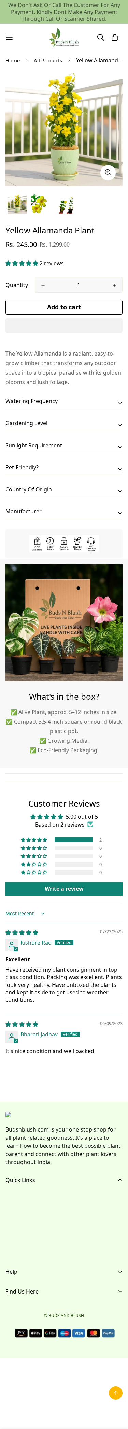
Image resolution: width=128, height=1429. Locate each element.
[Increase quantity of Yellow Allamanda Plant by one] (114, 285)
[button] (22, 263)
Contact (15, 1241)
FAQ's (12, 1220)
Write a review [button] (64, 888)
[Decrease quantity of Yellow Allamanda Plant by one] (43, 285)
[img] (21, 932)
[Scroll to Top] (116, 1393)
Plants (13, 1230)
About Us (17, 1209)
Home (12, 60)
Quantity (16, 285)
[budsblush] (64, 37)
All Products (48, 60)
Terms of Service (26, 1300)
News (12, 1252)
